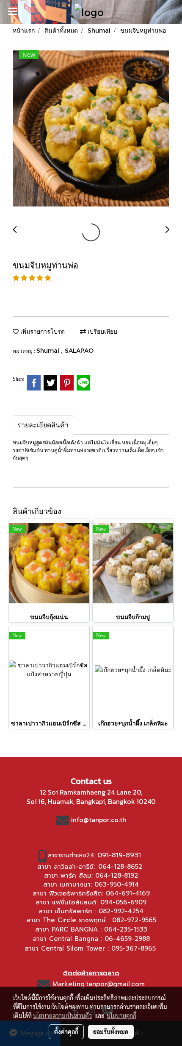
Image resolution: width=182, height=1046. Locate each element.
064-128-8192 (116, 875)
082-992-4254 (121, 911)
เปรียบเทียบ (101, 331)
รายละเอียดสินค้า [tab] (43, 425)
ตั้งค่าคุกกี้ (66, 1031)
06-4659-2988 (127, 938)
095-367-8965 (133, 948)
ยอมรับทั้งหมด (111, 1031)
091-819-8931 (119, 855)
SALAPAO (79, 350)
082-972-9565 (134, 920)
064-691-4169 (128, 893)
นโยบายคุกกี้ (121, 1015)
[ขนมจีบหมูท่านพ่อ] (91, 129)
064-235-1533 (125, 929)
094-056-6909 (123, 902)
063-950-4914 (116, 884)
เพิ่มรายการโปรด (42, 331)
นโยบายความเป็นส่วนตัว (62, 1015)
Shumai (48, 350)
